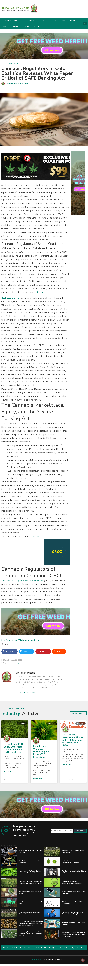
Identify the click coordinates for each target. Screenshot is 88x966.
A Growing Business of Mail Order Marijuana (73, 923)
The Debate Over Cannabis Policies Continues (31, 862)
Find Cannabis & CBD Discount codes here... (22, 640)
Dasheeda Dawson (10, 298)
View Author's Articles (27, 693)
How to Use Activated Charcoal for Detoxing (31, 851)
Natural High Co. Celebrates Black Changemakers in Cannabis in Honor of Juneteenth (74, 934)
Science (36, 26)
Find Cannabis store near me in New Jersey (31, 903)
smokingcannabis (11, 83)
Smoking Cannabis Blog (34, 959)
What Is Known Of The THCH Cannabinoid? (72, 903)
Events (63, 20)
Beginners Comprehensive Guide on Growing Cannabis (31, 913)
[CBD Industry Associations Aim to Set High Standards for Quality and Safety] (73, 724)
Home (6, 947)
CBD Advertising (66, 947)
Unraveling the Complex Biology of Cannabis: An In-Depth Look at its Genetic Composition (31, 923)
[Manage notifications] (83, 960)
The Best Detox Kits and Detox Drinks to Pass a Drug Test (72, 913)
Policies (26, 26)
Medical (16, 26)
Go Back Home (77, 713)
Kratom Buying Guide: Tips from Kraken (30, 892)
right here (39, 292)
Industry (5, 26)
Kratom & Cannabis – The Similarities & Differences (70, 862)
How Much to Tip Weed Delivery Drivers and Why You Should (30, 872)
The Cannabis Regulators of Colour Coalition (22, 580)
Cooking (43, 20)
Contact (81, 947)
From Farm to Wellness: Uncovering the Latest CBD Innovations (41, 751)
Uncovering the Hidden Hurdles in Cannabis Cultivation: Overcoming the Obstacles (30, 933)
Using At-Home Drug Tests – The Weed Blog (73, 892)
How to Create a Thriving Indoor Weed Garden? (73, 851)
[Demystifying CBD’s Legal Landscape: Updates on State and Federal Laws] (14, 729)
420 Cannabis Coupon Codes (13, 20)
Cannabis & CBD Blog (44, 947)
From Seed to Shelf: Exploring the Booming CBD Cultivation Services (30, 882)
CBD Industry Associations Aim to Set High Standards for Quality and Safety (72, 740)
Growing (73, 20)
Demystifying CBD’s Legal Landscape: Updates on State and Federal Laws (14, 748)
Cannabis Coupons (21, 947)
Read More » (8, 771)
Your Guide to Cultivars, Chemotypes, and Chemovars (72, 882)
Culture (53, 20)
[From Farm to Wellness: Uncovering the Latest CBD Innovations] (44, 730)
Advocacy (32, 20)
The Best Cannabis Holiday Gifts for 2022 (74, 872)
